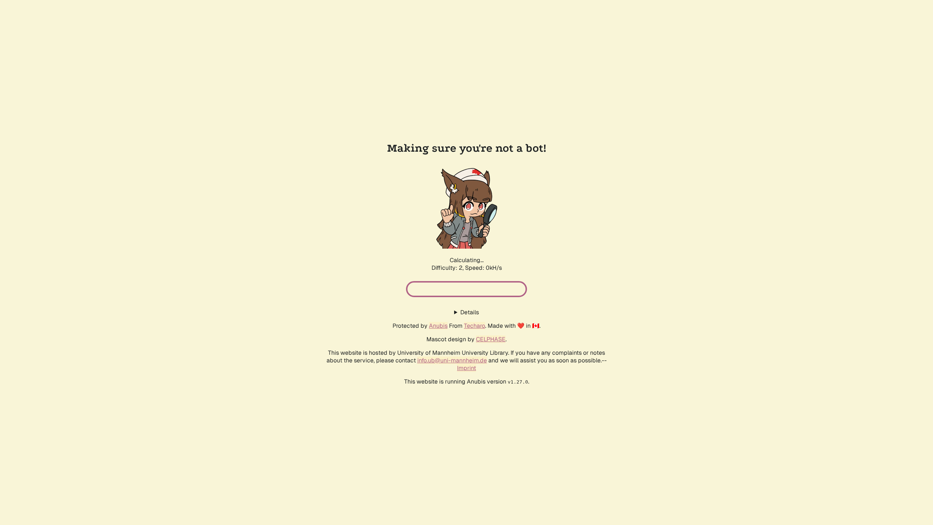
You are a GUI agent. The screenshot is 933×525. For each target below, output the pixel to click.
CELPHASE (490, 339)
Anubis (438, 326)
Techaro (474, 326)
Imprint (466, 368)
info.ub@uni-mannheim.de (452, 360)
